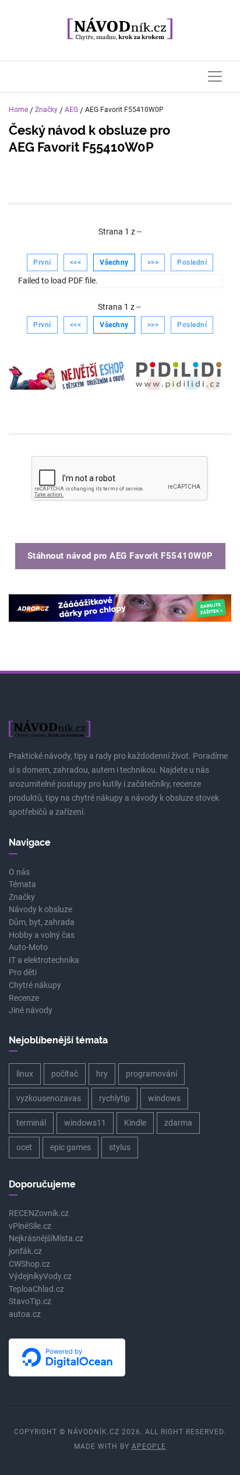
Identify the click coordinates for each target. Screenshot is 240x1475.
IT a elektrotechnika (44, 960)
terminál (31, 1122)
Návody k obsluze (40, 910)
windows (164, 1098)
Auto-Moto (28, 947)
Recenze (24, 998)
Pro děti (23, 973)
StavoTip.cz (30, 1301)
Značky (46, 110)
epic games (70, 1147)
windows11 (85, 1122)
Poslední (192, 262)
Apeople (149, 1446)
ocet (24, 1147)
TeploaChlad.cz (36, 1289)
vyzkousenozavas (48, 1098)
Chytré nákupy (35, 985)
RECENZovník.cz (39, 1213)
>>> (153, 262)
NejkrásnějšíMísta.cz (46, 1238)
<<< (76, 262)
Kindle (135, 1122)
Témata (22, 884)
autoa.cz (25, 1314)
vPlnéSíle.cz (30, 1226)
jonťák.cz (25, 1251)
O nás (19, 872)
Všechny (114, 262)
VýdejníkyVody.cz (40, 1276)
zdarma (178, 1122)
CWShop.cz (29, 1264)
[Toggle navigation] (215, 76)
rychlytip (114, 1098)
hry (102, 1073)
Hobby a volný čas (42, 935)
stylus (119, 1147)
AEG (71, 110)
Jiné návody (30, 1010)
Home (18, 110)
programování (151, 1073)
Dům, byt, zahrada (42, 922)
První (42, 262)
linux (24, 1073)
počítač (64, 1073)
